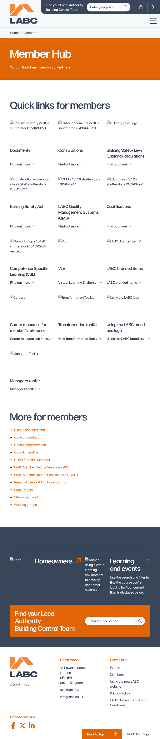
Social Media (23, 489)
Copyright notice (26, 452)
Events (115, 667)
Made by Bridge (138, 734)
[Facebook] (13, 725)
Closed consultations (29, 429)
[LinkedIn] (31, 725)
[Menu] (153, 20)
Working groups (25, 504)
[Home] (24, 14)
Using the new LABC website (124, 683)
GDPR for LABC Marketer (32, 459)
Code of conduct (26, 437)
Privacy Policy (120, 693)
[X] (22, 725)
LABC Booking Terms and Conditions (128, 702)
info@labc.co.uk (71, 696)
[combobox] (152, 7)
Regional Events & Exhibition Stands (40, 482)
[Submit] (125, 7)
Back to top (95, 734)
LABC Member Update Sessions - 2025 (42, 467)
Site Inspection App (28, 497)
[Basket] (141, 7)
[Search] (152, 7)
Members (117, 674)
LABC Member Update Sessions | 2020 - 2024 (46, 474)
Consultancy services (30, 444)
